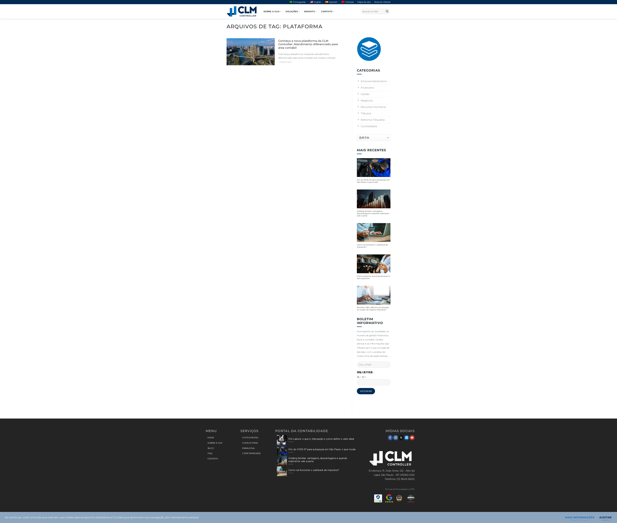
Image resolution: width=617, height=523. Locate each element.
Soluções (292, 11)
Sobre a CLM (271, 11)
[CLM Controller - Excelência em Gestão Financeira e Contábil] (243, 11)
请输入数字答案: (365, 372)
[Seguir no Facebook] (390, 437)
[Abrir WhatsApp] (609, 515)
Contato (326, 11)
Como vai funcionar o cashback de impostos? (372, 246)
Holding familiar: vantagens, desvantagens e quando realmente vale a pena (373, 213)
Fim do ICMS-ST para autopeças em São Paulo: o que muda (373, 181)
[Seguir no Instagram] (395, 437)
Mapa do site (364, 2)
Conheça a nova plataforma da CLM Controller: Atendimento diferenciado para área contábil (308, 44)
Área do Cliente (382, 2)
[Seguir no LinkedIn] (406, 437)
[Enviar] (387, 11)
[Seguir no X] (401, 437)
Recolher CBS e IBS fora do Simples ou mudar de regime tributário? (373, 309)
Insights (309, 11)
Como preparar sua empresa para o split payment (373, 277)
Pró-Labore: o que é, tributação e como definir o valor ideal (321, 438)
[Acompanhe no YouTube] (412, 437)
